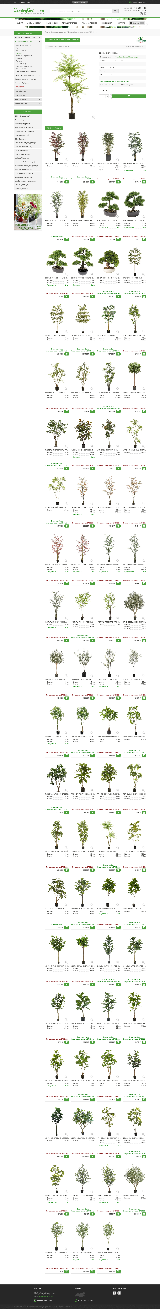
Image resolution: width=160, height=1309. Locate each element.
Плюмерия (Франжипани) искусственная (83, 794)
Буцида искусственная (132, 278)
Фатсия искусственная (54, 909)
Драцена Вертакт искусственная (135, 335)
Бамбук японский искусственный (83, 220)
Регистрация (141, 2)
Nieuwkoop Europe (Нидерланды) (126, 57)
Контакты (121, 23)
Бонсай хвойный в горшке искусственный (109, 278)
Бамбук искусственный (133, 163)
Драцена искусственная (55, 392)
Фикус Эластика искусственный (135, 1081)
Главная (20, 23)
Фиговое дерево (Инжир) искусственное (83, 909)
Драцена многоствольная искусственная (109, 392)
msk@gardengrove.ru (45, 1296)
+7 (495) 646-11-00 (138, 8)
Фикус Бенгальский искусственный (109, 909)
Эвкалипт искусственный (82, 1195)
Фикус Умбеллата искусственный (83, 1081)
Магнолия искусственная (82, 450)
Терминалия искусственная (134, 851)
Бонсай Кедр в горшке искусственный (109, 220)
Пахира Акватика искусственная (57, 737)
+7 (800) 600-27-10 (138, 10)
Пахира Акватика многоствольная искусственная (57, 794)
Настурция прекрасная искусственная (109, 622)
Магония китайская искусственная (135, 450)
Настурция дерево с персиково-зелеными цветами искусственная (83, 507)
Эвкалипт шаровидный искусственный (57, 1253)
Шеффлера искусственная (133, 1138)
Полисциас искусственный (134, 794)
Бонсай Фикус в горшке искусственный (57, 278)
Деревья (70, 32)
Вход (134, 2)
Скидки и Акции (52, 23)
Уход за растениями (89, 23)
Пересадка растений (69, 23)
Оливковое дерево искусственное (135, 622)
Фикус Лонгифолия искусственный (135, 1023)
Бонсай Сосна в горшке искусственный (135, 220)
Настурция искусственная (108, 564)
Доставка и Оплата (34, 23)
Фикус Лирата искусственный (109, 966)
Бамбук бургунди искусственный (57, 163)
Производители (107, 23)
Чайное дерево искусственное (109, 1138)
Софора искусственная (106, 851)
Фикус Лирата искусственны (57, 966)
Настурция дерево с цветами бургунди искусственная (57, 564)
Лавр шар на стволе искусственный (135, 392)
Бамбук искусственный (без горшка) (109, 163)
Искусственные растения (59, 32)
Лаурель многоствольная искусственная (57, 450)
